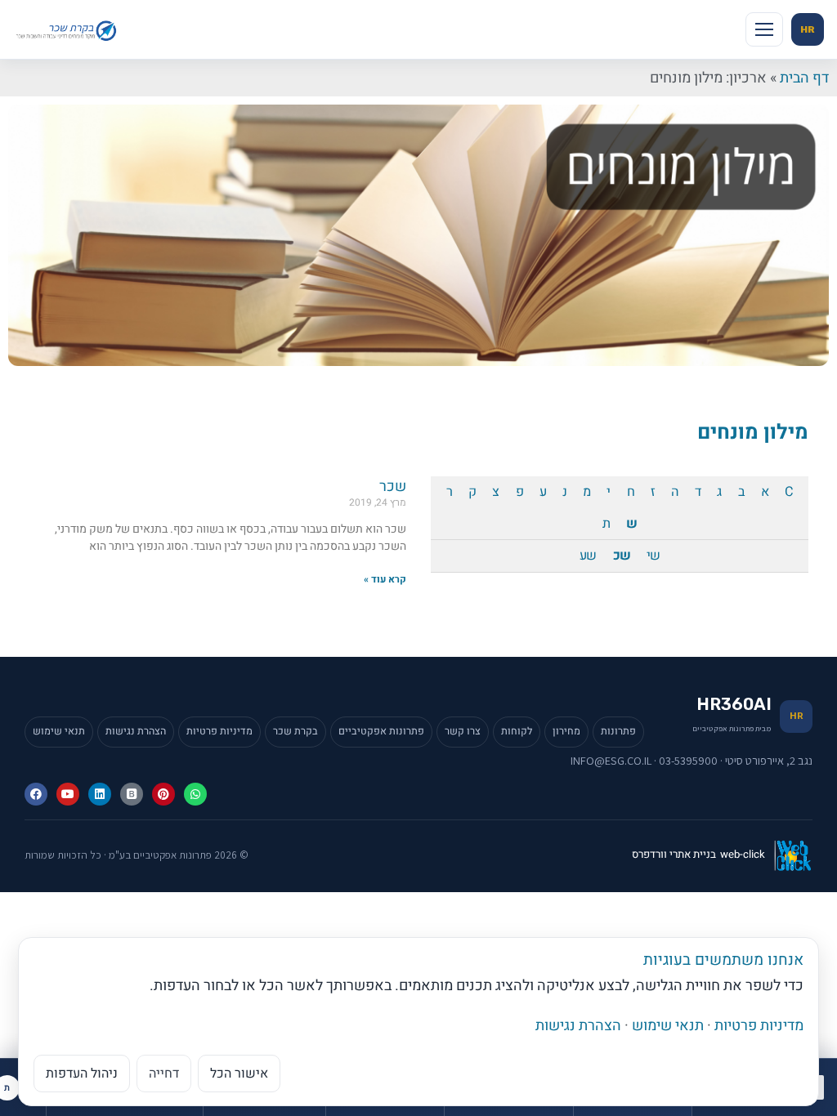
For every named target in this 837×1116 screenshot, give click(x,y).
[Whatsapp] (195, 794)
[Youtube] (67, 794)
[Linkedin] (99, 794)
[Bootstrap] (131, 794)
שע (588, 555)
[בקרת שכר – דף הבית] (68, 29)
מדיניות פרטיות (219, 731)
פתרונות (618, 731)
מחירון (566, 731)
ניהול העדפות (82, 1073)
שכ (621, 555)
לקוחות (516, 731)
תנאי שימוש (59, 731)
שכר (392, 486)
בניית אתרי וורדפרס (674, 854)
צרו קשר (463, 731)
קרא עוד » (385, 579)
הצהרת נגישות (135, 731)
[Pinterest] (163, 794)
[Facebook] (36, 794)
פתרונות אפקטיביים (381, 731)
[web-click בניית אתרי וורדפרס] (792, 854)
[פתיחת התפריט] (764, 29)
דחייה (164, 1073)
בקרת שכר (295, 731)
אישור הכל (239, 1073)
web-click (742, 854)
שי (653, 555)
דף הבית (804, 78)
